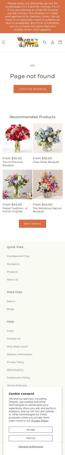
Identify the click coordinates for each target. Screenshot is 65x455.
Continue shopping (32, 88)
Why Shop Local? (17, 346)
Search (11, 301)
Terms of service (17, 385)
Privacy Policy (40, 420)
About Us (12, 279)
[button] (45, 42)
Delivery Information (19, 354)
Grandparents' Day (18, 256)
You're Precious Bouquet (13, 163)
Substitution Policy (18, 377)
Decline (30, 438)
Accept (31, 429)
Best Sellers (32, 223)
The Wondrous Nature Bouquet (47, 210)
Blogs (10, 309)
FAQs (10, 330)
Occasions (13, 264)
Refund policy (15, 369)
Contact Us (13, 338)
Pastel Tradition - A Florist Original (15, 210)
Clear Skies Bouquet (46, 162)
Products (12, 271)
